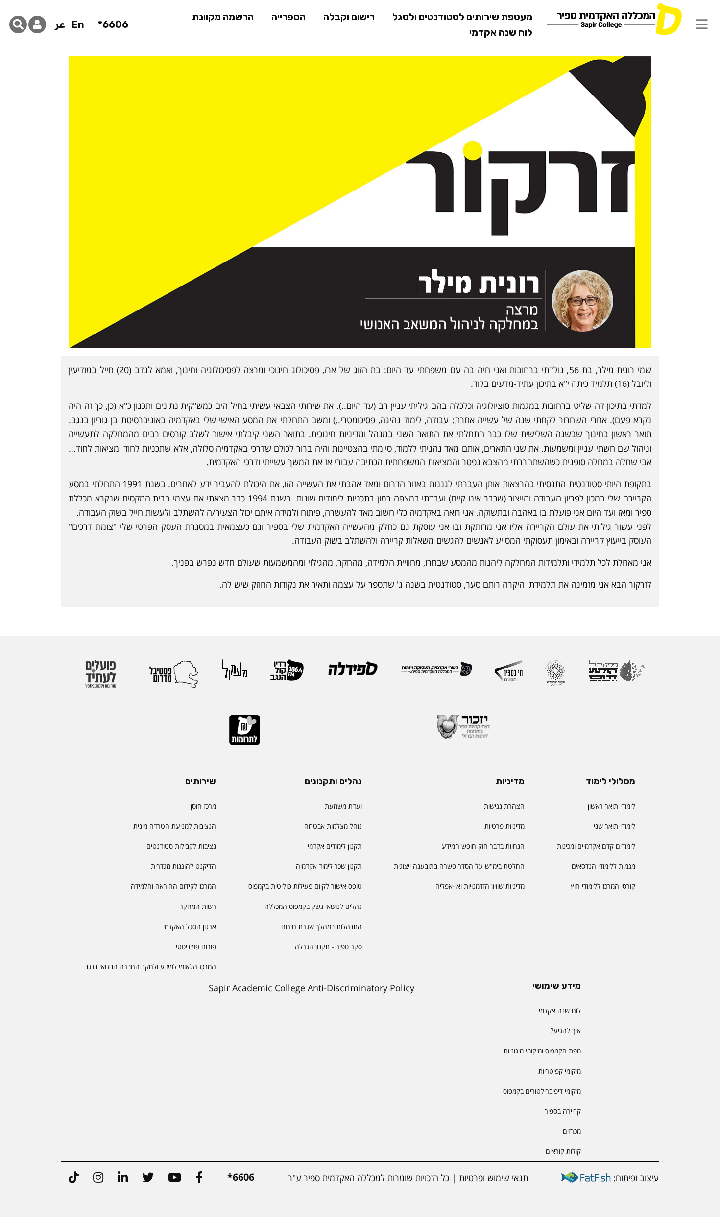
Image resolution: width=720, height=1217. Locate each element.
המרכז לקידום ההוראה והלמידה (173, 886)
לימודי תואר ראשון (611, 806)
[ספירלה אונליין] (352, 672)
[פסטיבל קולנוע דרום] (616, 675)
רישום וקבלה (349, 17)
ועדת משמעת (343, 806)
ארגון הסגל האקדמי (189, 926)
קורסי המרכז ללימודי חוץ (603, 886)
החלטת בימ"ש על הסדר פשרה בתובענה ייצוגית (459, 866)
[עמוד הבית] (614, 18)
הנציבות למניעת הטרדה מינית (174, 826)
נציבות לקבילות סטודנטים (181, 846)
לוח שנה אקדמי (500, 32)
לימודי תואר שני (614, 826)
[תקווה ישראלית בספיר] (555, 677)
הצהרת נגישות (504, 806)
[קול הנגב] (287, 674)
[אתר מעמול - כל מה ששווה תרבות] (234, 674)
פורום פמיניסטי (196, 946)
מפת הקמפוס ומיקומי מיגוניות (541, 1050)
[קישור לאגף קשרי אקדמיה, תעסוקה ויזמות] (436, 673)
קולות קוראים (563, 1151)
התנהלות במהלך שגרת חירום (321, 926)
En (78, 24)
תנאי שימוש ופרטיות (493, 1178)
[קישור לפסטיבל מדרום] (173, 678)
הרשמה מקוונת (223, 17)
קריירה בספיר (563, 1111)
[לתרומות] (244, 734)
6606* (113, 24)
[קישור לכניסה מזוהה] (37, 24)
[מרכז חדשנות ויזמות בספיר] (509, 675)
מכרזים (572, 1131)
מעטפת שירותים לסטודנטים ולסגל (462, 17)
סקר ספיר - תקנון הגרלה (328, 946)
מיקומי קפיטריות (559, 1070)
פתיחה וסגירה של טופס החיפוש (18, 24)
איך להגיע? (566, 1030)
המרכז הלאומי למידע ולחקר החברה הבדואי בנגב (150, 966)
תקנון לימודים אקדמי (335, 846)
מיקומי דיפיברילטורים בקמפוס (542, 1091)
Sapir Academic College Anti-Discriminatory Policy (311, 988)
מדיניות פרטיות (504, 826)
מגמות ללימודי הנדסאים (603, 866)
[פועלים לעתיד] (100, 678)
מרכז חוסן (203, 806)
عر (60, 24)
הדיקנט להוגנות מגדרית (183, 866)
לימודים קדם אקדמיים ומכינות (596, 846)
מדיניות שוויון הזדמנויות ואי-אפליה (480, 886)
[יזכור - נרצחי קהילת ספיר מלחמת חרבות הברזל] (464, 731)
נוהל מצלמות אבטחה (333, 826)
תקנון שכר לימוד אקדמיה (329, 866)
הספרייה (288, 17)
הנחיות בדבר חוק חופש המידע (483, 846)
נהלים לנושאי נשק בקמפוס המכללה (313, 906)
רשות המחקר (198, 906)
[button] (702, 24)
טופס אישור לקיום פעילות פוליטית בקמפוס (305, 886)
